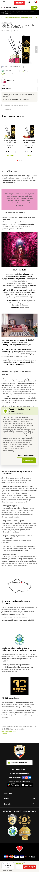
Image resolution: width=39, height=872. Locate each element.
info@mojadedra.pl (21, 773)
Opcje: (3, 77)
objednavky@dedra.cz (9, 731)
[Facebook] (23, 777)
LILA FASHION (7, 23)
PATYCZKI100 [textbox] (6, 89)
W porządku (29, 460)
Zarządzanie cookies (26, 455)
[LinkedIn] (29, 777)
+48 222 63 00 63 (21, 769)
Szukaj (34, 8)
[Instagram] (26, 777)
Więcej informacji (8, 450)
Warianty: (4, 85)
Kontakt (4, 733)
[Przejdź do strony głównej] (20, 3)
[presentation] (3, 49)
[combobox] (19, 89)
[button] (17, 160)
